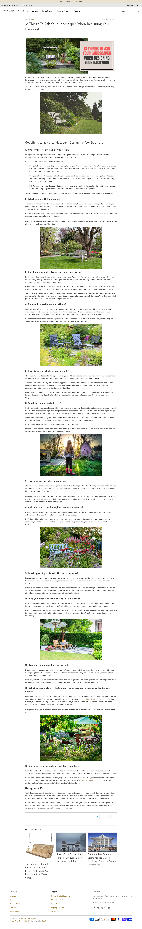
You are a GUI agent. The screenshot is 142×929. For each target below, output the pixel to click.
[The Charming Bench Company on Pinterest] (105, 908)
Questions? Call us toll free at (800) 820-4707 (17, 5)
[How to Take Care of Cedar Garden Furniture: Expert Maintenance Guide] (71, 842)
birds (81, 699)
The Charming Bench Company (25, 919)
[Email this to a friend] (114, 816)
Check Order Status (57, 900)
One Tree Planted (15, 904)
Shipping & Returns (57, 908)
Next (113, 19)
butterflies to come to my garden (98, 699)
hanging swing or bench (87, 780)
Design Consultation (57, 904)
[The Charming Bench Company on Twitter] (109, 908)
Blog (11, 900)
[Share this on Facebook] (103, 816)
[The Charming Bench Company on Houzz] (98, 908)
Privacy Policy (14, 911)
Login (131, 5)
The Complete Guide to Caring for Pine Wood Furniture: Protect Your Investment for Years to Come (37, 870)
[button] (27, 11)
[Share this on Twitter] (97, 816)
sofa (92, 773)
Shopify (43, 921)
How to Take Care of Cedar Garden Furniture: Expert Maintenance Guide (70, 858)
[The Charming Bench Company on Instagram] (101, 908)
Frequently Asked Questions (60, 896)
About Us (13, 896)
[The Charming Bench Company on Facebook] (94, 908)
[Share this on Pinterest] (108, 816)
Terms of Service (24, 921)
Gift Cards (13, 908)
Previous (106, 19)
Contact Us (55, 911)
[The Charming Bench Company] (11, 11)
